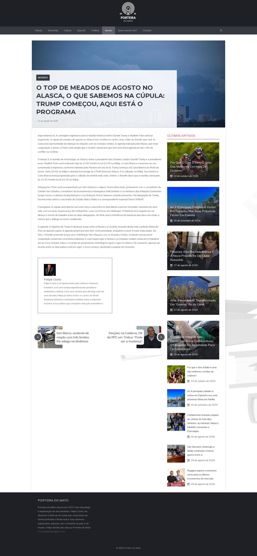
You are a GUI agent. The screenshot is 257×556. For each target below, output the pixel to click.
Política (95, 30)
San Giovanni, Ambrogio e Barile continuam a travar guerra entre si (200, 450)
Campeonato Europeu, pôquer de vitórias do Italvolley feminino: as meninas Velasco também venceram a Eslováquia (203, 423)
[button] (221, 30)
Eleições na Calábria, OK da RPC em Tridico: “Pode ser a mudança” (124, 337)
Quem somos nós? (127, 30)
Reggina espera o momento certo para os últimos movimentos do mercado (202, 474)
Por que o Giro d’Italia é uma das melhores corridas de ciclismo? (190, 166)
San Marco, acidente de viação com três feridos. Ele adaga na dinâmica (73, 337)
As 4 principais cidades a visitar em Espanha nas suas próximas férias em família (193, 211)
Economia (53, 30)
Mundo (108, 30)
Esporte (81, 30)
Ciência (38, 30)
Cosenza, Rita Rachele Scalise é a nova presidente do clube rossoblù (192, 256)
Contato (147, 30)
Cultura (67, 30)
